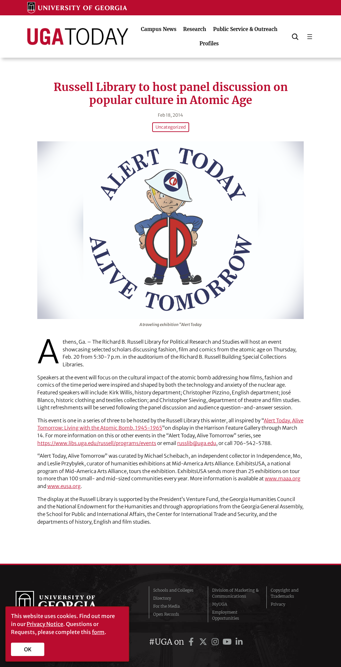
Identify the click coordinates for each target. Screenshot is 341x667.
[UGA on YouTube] (228, 642)
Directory (162, 598)
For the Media (166, 606)
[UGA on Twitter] (204, 642)
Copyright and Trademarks (284, 593)
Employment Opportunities (225, 615)
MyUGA (219, 604)
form (98, 632)
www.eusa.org (64, 486)
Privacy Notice (45, 624)
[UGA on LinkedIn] (239, 642)
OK (28, 649)
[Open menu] (310, 37)
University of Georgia (66, 604)
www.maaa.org (282, 478)
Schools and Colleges (173, 590)
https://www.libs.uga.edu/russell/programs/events (96, 443)
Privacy (278, 604)
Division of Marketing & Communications (235, 593)
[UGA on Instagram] (216, 642)
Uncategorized (171, 127)
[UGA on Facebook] (192, 642)
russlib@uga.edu (196, 443)
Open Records (166, 614)
